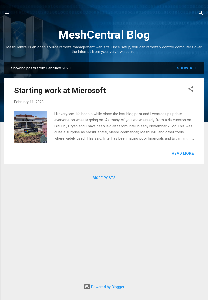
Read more (183, 153)
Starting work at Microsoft (60, 90)
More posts (104, 178)
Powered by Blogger (107, 286)
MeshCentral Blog (104, 34)
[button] (191, 90)
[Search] (201, 14)
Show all (187, 68)
